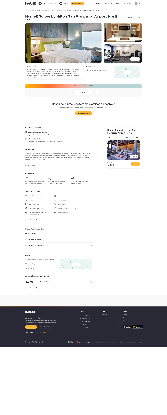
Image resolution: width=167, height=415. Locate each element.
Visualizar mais (30, 165)
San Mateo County (45, 10)
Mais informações (32, 220)
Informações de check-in (33, 239)
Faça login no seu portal (46, 326)
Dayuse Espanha (84, 327)
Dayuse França (83, 315)
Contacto (125, 314)
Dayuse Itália (83, 324)
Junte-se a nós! (31, 326)
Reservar (135, 164)
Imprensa (104, 321)
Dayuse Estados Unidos (85, 321)
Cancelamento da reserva (129, 321)
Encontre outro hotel (83, 113)
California (37, 10)
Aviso (103, 318)
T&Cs (140, 342)
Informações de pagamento (34, 246)
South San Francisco (57, 10)
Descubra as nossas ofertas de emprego (111, 324)
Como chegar (31, 264)
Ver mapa (126, 72)
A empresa (104, 314)
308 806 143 (31, 268)
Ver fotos (136, 59)
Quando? (85, 92)
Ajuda (117, 3)
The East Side (67, 10)
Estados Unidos (29, 10)
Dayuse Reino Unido (85, 318)
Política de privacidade (131, 342)
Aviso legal (120, 342)
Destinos (98, 3)
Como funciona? (108, 3)
